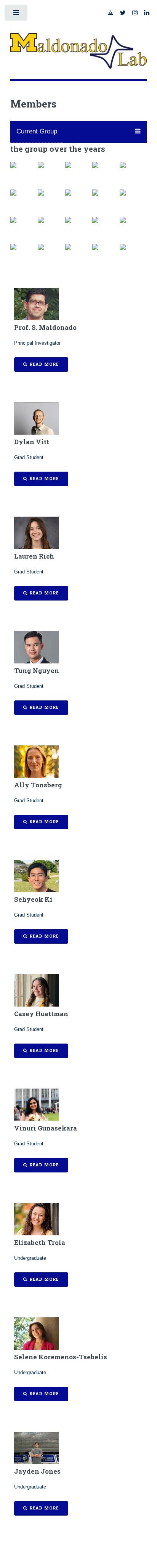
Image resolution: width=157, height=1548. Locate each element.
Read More (44, 364)
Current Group (36, 131)
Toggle (16, 14)
